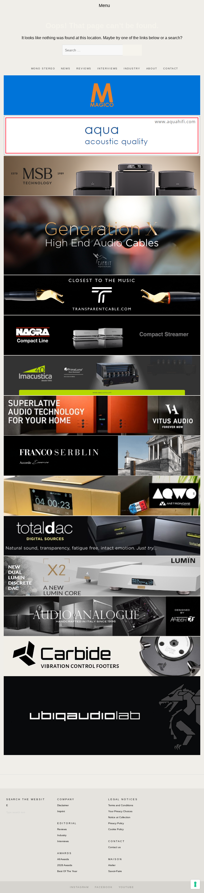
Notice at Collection (119, 817)
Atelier (111, 865)
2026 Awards (64, 865)
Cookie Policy (116, 829)
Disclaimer (63, 805)
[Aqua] (102, 135)
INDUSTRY (132, 68)
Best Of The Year (67, 871)
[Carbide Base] (102, 616)
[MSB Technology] (102, 175)
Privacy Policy (116, 823)
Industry (61, 835)
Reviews (62, 829)
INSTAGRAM (79, 887)
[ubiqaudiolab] (102, 715)
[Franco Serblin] (102, 455)
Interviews (63, 841)
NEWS (65, 68)
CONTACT (170, 68)
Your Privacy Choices (120, 811)
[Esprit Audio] (102, 235)
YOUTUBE (126, 887)
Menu (104, 5)
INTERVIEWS (107, 68)
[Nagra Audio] (102, 335)
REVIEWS (83, 68)
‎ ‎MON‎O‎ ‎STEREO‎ (42, 68)
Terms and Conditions (120, 805)
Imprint (61, 811)
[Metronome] (102, 495)
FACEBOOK (103, 887)
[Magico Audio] (102, 95)
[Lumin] (102, 576)
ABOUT (151, 68)
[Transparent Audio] (102, 295)
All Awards (63, 859)
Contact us (114, 847)
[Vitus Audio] (102, 415)
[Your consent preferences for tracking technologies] (195, 884)
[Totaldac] (102, 535)
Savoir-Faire (115, 871)
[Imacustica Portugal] (102, 375)
